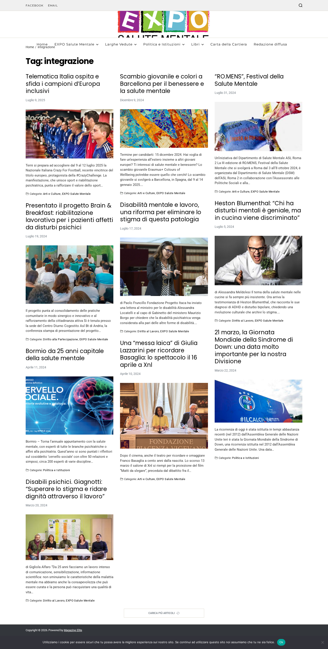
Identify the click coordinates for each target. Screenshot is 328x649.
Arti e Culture (52, 193)
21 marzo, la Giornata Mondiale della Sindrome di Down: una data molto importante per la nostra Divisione (254, 347)
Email (53, 5)
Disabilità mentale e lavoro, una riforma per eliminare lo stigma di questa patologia (160, 212)
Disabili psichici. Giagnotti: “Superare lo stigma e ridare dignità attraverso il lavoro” (66, 489)
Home (42, 44)
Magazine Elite (73, 630)
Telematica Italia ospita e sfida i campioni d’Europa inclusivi (63, 84)
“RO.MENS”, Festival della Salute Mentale (249, 80)
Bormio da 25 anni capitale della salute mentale (65, 354)
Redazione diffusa (270, 44)
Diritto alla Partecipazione (60, 339)
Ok (281, 642)
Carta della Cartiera (228, 44)
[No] (322, 642)
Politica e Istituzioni (162, 44)
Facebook (35, 5)
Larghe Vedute (119, 44)
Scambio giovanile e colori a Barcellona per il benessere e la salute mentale (162, 84)
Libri (195, 44)
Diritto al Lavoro (148, 331)
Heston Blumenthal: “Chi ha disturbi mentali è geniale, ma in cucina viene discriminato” (258, 211)
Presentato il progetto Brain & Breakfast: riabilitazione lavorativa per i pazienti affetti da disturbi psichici (69, 216)
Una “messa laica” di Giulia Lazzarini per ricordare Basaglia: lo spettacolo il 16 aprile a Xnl (158, 353)
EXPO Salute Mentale (74, 44)
